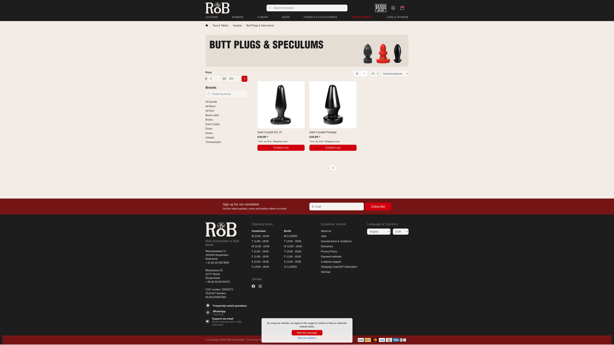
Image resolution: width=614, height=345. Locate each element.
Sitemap (325, 272)
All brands (211, 101)
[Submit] (244, 79)
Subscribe (378, 206)
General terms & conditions (336, 241)
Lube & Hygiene (397, 17)
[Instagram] (261, 286)
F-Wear (262, 17)
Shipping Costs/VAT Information (339, 266)
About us (326, 231)
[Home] (206, 25)
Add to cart (282, 147)
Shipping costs (280, 141)
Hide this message (307, 332)
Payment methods (331, 256)
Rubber (237, 17)
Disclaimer (327, 246)
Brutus (209, 119)
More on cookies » (307, 337)
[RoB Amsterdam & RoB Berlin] (235, 7)
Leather (212, 17)
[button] (393, 8)
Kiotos (209, 133)
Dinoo (208, 128)
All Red (209, 110)
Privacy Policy (329, 251)
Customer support (331, 261)
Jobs (323, 236)
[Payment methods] (361, 340)
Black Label (212, 115)
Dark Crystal (212, 124)
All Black (210, 106)
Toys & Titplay (361, 17)
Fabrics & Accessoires (320, 17)
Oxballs (209, 137)
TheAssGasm (213, 142)
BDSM (286, 17)
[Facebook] (255, 286)
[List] (364, 74)
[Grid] (357, 74)
